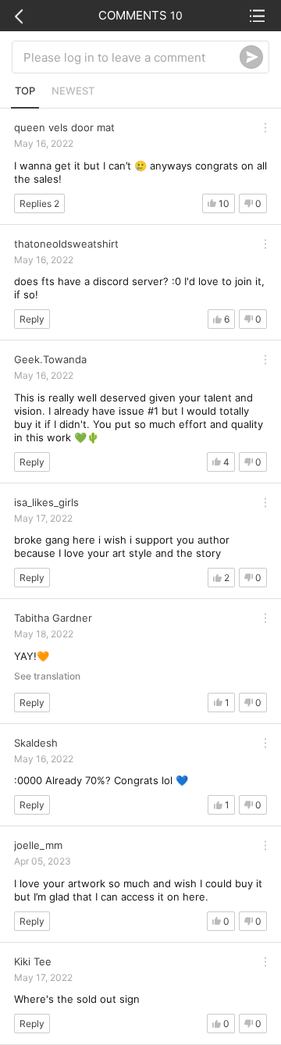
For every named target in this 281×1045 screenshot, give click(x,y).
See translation (47, 676)
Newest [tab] (73, 90)
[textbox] (131, 57)
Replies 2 (39, 203)
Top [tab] (25, 90)
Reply (32, 319)
